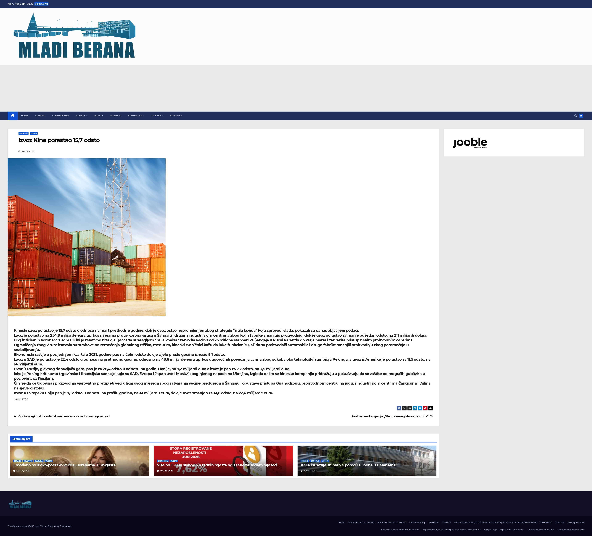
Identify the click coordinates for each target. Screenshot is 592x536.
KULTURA (39, 461)
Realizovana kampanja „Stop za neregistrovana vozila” (390, 416)
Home (25, 115)
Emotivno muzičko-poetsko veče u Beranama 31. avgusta (64, 465)
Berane (17, 461)
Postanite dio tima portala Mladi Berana (400, 529)
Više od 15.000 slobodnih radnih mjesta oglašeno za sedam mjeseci (217, 465)
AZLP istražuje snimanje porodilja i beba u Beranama (348, 465)
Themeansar (66, 526)
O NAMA (40, 115)
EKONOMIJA (163, 461)
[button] (575, 115)
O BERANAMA (60, 115)
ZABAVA (156, 115)
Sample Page (490, 529)
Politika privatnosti (575, 522)
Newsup (52, 526)
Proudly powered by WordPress (23, 526)
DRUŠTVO (23, 133)
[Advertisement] (296, 88)
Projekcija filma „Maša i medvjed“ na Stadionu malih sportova (451, 529)
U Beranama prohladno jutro (540, 529)
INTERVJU (115, 115)
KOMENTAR (135, 115)
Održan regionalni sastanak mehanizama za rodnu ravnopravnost (64, 416)
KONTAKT (176, 115)
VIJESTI (81, 115)
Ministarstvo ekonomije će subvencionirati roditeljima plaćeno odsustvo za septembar (495, 522)
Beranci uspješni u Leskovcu (361, 522)
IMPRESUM (434, 522)
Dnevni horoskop (417, 522)
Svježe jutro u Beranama (512, 529)
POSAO (98, 115)
